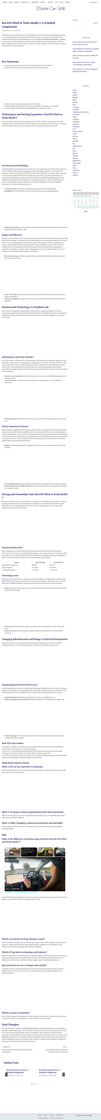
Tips (56, 2)
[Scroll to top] (97, 1117)
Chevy (75, 117)
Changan (76, 109)
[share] (62, 858)
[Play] (45, 852)
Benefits (35, 2)
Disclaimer (59, 1115)
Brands (75, 102)
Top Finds (76, 170)
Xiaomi (75, 175)
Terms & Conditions (56, 1118)
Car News (76, 107)
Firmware (76, 127)
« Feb (85, 211)
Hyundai (75, 141)
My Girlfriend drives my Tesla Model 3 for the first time (28, 859)
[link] (7, 859)
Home (5, 2)
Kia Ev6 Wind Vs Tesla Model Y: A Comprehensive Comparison (57, 1049)
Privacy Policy (43, 1118)
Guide (75, 134)
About (45, 1115)
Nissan (75, 153)
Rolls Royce (77, 161)
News (11, 2)
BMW (74, 100)
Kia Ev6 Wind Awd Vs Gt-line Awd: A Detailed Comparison (17, 1049)
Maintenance (77, 146)
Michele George (8, 30)
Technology (25, 2)
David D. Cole (11, 1075)
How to (50, 2)
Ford (74, 129)
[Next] (63, 1074)
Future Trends (77, 131)
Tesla (74, 165)
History (75, 136)
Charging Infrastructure (81, 112)
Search (75, 20)
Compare (4, 19)
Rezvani (75, 158)
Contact (51, 1115)
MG (74, 148)
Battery (75, 95)
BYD (74, 105)
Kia (74, 144)
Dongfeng (76, 122)
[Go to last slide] (6, 1074)
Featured (76, 124)
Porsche (75, 156)
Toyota (75, 173)
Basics (16, 2)
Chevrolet (76, 114)
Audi (74, 90)
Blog (62, 2)
